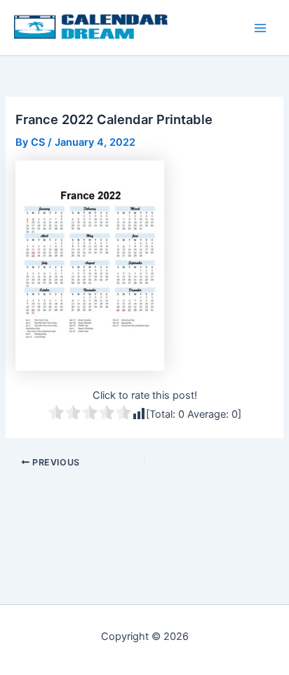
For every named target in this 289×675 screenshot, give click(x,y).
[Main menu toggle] (260, 28)
